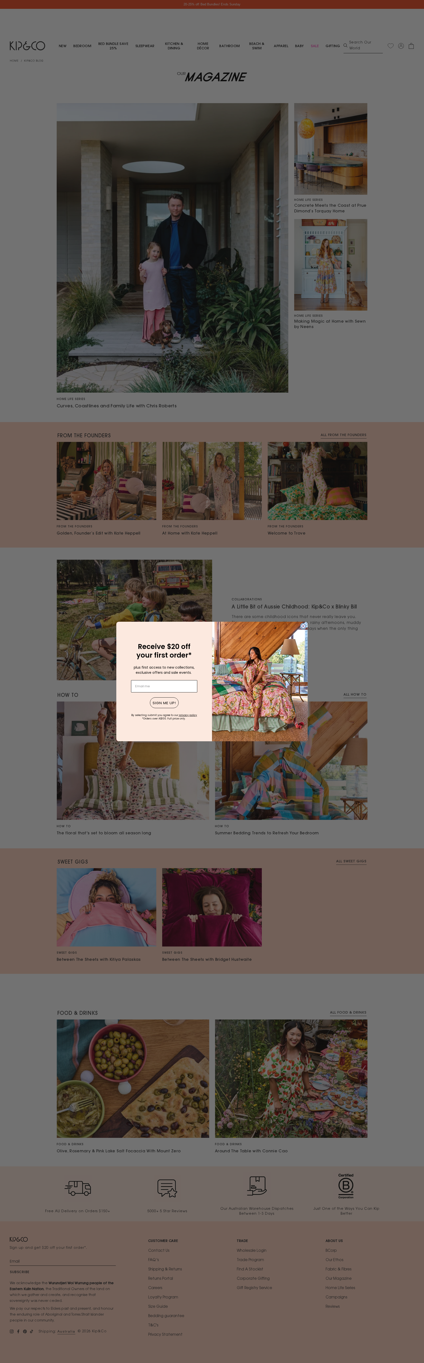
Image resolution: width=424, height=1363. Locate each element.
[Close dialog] (303, 626)
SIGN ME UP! (164, 702)
